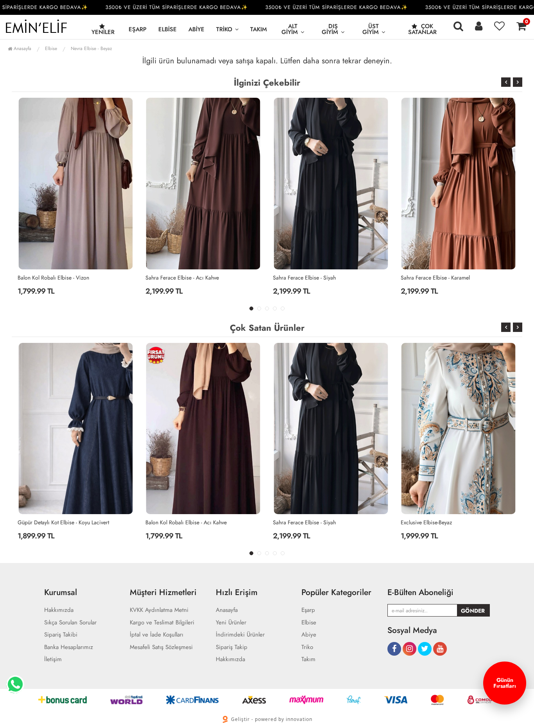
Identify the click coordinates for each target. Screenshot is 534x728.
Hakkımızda (58, 610)
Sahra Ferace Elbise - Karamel (435, 278)
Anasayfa (21, 48)
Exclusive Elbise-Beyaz (426, 522)
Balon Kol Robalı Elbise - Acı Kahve (186, 522)
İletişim (53, 659)
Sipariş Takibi (60, 635)
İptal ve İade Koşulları (156, 635)
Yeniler (103, 32)
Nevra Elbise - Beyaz (91, 48)
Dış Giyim (330, 29)
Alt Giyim (289, 29)
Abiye (196, 29)
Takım (258, 29)
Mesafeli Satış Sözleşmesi (161, 647)
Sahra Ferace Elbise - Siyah (304, 278)
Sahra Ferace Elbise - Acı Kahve (182, 278)
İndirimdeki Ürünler (240, 635)
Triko (224, 29)
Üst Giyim (370, 29)
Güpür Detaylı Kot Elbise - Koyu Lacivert (63, 522)
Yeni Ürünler (231, 623)
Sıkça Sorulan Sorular (70, 623)
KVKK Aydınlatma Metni (159, 610)
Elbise (167, 29)
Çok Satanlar (422, 29)
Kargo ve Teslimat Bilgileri (162, 623)
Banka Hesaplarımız (68, 647)
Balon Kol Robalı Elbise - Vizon (53, 278)
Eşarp (138, 29)
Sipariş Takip (231, 647)
